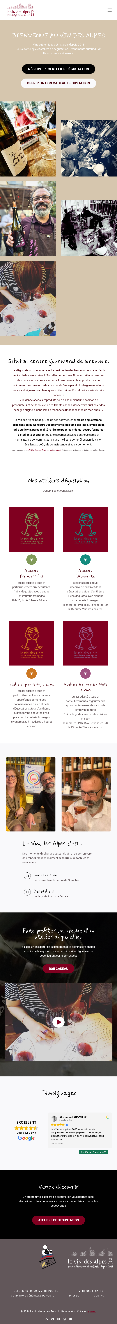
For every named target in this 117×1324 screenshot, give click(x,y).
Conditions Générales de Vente (32, 1296)
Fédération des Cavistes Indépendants (45, 450)
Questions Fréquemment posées (36, 1291)
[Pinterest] (58, 1319)
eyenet (92, 1311)
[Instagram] (64, 1319)
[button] (58, 1022)
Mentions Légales (91, 1291)
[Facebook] (52, 1319)
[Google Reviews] (46, 1319)
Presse (74, 1296)
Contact (100, 1296)
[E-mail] (70, 1319)
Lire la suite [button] (57, 1143)
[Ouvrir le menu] (109, 10)
